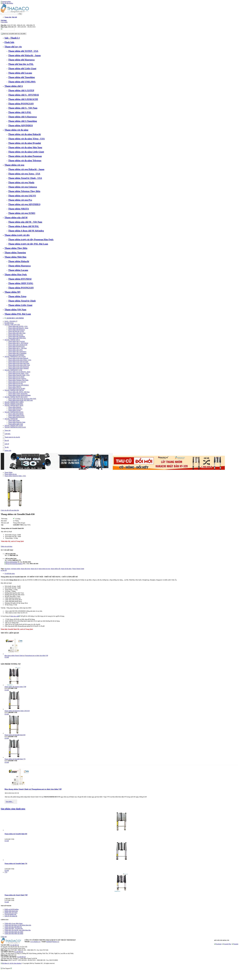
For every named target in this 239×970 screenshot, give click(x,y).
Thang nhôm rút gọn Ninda (21, 182)
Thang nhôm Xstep (17, 296)
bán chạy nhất (14, 616)
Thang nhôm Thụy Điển (15, 248)
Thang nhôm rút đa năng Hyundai (24, 143)
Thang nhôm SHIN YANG (20, 283)
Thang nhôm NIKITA (18, 209)
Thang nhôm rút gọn (14, 165)
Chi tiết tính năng (9, 573)
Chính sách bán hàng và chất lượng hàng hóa (17, 925)
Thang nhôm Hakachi (18, 261)
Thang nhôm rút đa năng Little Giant (26, 152)
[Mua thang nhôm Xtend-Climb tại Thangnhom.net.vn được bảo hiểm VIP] (18, 785)
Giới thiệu (7, 434)
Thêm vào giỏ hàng (6, 546)
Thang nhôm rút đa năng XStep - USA (26, 138)
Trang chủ (7, 430)
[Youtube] (235, 944)
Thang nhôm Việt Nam (15, 309)
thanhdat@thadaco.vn (52, 941)
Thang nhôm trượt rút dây (17, 235)
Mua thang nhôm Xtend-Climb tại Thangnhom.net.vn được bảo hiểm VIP (26, 655)
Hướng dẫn (7, 450)
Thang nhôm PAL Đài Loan (17, 314)
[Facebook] (218, 944)
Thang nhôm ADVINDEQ (20, 125)
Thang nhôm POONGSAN (21, 103)
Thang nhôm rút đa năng (16, 130)
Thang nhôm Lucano (18, 270)
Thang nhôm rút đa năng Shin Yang (25, 147)
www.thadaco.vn (35, 941)
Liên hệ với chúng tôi (10, 916)
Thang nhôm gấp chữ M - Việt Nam (25, 222)
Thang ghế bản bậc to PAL (21, 64)
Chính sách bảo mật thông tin (13, 927)
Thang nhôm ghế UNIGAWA (21, 81)
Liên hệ (6, 444)
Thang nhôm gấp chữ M (15, 217)
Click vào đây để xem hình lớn (10, 510)
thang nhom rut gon (44, 568)
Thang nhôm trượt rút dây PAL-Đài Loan (28, 244)
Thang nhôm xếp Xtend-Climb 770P (15, 686)
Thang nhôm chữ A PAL (19, 112)
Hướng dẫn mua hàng (10, 912)
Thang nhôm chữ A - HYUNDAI (23, 95)
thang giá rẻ (34, 568)
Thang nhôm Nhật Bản (15, 257)
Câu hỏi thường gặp (10, 914)
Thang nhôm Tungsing (15, 252)
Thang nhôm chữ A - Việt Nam (22, 108)
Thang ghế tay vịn (13, 46)
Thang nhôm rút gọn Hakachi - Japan (26, 169)
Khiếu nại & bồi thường (11, 909)
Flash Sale (9, 42)
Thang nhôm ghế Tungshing (21, 77)
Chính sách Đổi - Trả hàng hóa (13, 928)
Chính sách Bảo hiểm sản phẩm (13, 933)
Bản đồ (6, 440)
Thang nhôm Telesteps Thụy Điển (24, 191)
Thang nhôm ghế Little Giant (22, 68)
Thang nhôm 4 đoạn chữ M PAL (23, 226)
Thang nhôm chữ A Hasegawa (22, 116)
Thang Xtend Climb (78, 568)
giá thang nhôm (15, 568)
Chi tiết (6, 657)
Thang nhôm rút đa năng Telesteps (24, 160)
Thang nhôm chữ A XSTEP (21, 90)
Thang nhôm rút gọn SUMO (21, 213)
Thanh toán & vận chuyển (12, 437)
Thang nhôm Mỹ (12, 292)
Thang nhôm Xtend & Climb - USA (25, 178)
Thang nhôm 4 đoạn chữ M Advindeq (26, 230)
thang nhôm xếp (55, 568)
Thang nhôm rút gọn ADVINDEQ (24, 204)
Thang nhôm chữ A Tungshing (22, 121)
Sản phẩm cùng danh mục (13, 809)
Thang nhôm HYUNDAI (19, 279)
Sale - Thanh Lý (12, 38)
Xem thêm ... (9, 801)
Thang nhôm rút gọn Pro (20, 200)
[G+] (226, 944)
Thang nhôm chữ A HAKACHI (23, 99)
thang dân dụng (25, 568)
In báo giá (4, 570)
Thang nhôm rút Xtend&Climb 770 (14, 759)
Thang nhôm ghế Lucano (20, 73)
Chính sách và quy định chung (13, 923)
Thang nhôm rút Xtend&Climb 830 (14, 735)
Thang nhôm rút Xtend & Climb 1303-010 (17, 711)
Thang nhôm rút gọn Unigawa (22, 187)
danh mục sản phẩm (20, 33)
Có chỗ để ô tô (14, 945)
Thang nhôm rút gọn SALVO (22, 195)
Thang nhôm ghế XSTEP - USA (23, 51)
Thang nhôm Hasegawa (19, 266)
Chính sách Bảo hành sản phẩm (13, 932)
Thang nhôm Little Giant (20, 305)
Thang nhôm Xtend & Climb (22, 301)
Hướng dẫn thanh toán (11, 911)
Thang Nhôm (8, 472)
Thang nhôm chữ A (13, 86)
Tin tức (6, 447)
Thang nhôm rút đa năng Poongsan (25, 156)
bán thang (7, 568)
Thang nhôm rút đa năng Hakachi (24, 134)
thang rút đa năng (66, 568)
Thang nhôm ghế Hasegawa (21, 59)
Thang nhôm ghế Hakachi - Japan (24, 55)
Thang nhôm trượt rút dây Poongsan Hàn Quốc (31, 239)
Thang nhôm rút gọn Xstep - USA (24, 173)
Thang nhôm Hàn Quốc (15, 274)
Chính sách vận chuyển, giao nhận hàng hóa (17, 930)
